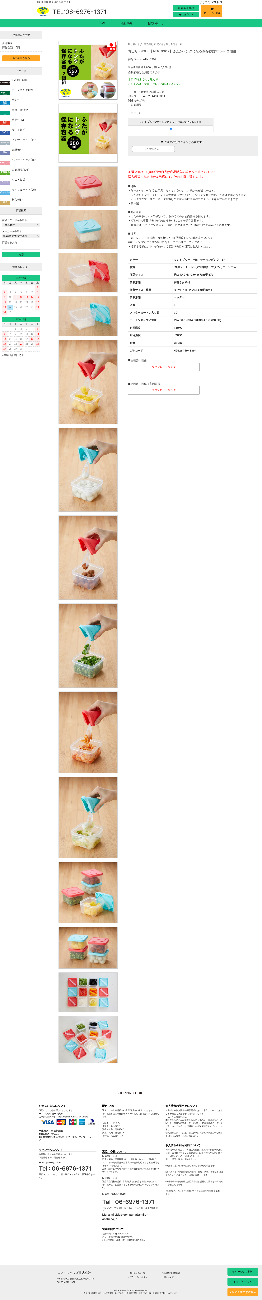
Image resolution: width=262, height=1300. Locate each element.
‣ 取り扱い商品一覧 (136, 1273)
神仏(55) (17, 199)
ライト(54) (18, 129)
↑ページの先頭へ (243, 1271)
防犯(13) (17, 99)
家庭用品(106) (20, 169)
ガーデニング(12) (22, 89)
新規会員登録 (186, 8)
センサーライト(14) (24, 139)
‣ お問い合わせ (167, 1277)
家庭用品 (136, 104)
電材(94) (17, 149)
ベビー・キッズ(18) (24, 159)
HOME (101, 23)
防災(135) (18, 119)
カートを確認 (212, 12)
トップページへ (242, 1281)
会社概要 (126, 23)
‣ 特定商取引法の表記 (170, 1273)
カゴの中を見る (21, 58)
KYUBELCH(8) (21, 80)
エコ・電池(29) (21, 109)
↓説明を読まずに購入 (242, 1291)
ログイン (187, 14)
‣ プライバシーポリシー (138, 1277)
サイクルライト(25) (24, 189)
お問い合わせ (156, 23)
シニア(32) (18, 179)
